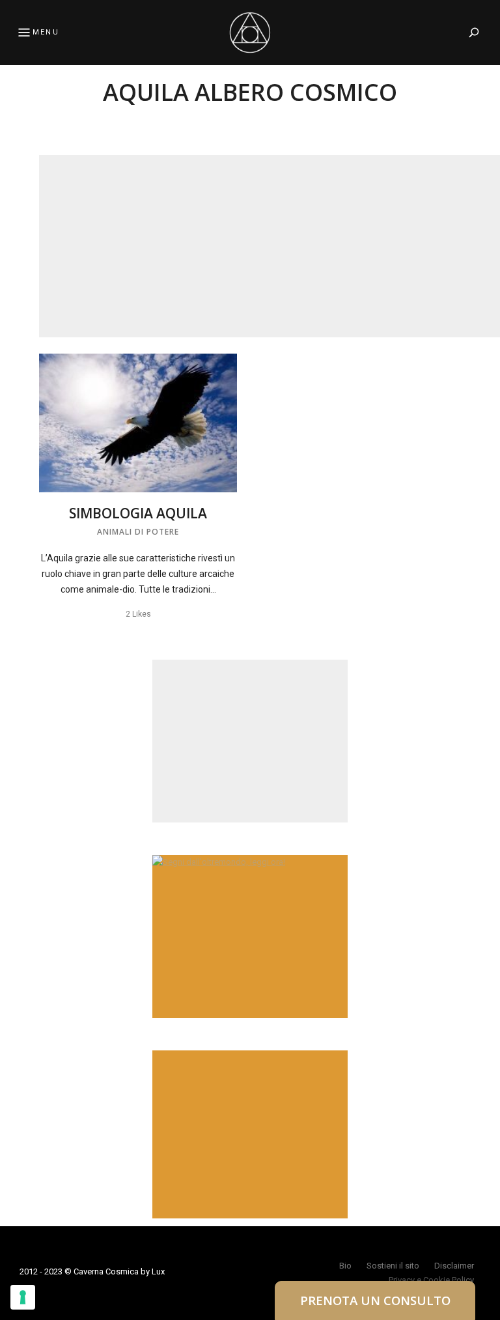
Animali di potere (138, 531)
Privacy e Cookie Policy (431, 1280)
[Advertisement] (269, 246)
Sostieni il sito (393, 1266)
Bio (345, 1266)
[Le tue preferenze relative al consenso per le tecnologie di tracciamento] (22, 1297)
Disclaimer (454, 1266)
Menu (46, 32)
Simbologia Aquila (138, 513)
